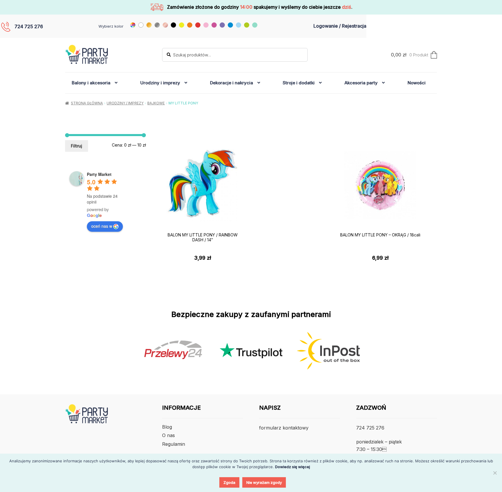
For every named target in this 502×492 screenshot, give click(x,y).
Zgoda (229, 482)
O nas (168, 435)
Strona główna (87, 103)
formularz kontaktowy (284, 428)
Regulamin (173, 444)
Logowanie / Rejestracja (339, 26)
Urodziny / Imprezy (125, 103)
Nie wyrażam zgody (264, 482)
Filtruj (76, 145)
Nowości (417, 82)
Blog (167, 427)
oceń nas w (101, 226)
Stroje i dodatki (299, 82)
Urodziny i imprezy (160, 82)
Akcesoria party (361, 82)
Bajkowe (156, 103)
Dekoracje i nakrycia (231, 82)
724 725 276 (29, 26)
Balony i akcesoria (91, 82)
